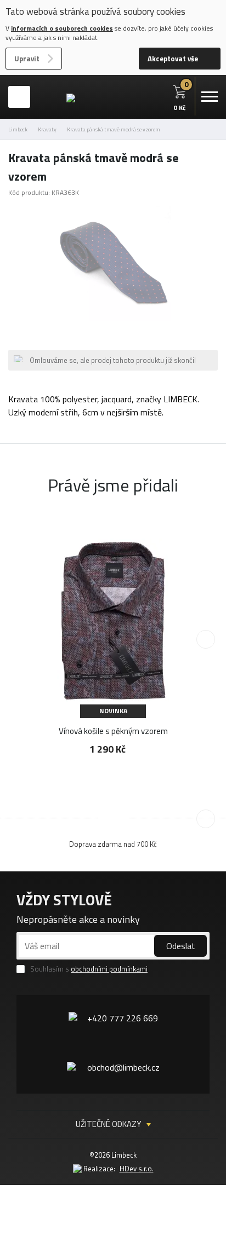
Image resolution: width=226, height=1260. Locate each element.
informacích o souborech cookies (62, 28)
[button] (205, 639)
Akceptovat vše (173, 58)
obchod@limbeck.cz (123, 1067)
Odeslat (180, 945)
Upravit (26, 58)
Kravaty (47, 129)
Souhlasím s (89, 969)
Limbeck (17, 129)
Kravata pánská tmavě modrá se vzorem (113, 129)
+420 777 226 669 (122, 1018)
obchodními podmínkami (109, 968)
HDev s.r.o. (137, 1168)
